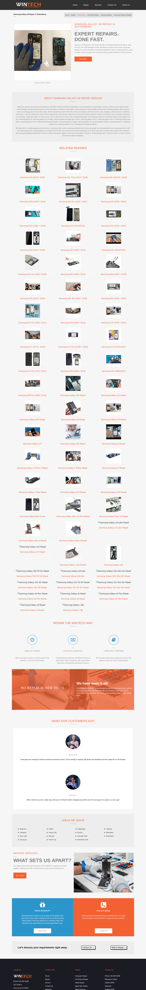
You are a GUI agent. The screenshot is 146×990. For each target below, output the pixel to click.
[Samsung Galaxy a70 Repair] (113, 414)
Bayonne (23, 829)
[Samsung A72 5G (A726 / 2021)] (32, 366)
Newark (51, 836)
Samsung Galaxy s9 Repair (32, 610)
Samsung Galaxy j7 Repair (113, 468)
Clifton (51, 829)
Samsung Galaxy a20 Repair (73, 395)
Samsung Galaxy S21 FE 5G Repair (73, 587)
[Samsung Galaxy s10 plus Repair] (113, 522)
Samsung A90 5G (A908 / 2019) (32, 395)
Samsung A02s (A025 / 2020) (32, 201)
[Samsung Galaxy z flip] (73, 605)
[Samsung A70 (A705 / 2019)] (113, 317)
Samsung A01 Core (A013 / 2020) (73, 177)
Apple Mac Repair (81, 986)
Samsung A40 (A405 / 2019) (73, 250)
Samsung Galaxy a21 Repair (113, 395)
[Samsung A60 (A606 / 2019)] (73, 317)
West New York (82, 840)
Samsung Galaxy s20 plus (73, 576)
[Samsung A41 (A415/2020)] (113, 245)
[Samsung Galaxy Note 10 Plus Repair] (73, 511)
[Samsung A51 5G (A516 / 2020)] (73, 293)
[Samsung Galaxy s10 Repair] (32, 547)
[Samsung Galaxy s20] (113, 560)
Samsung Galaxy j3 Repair (113, 444)
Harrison (109, 829)
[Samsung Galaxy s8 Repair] (73, 594)
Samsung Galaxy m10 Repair (73, 492)
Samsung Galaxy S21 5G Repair (32, 587)
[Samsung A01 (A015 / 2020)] (32, 172)
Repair (73, 15)
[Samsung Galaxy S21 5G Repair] (32, 582)
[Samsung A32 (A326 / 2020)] (32, 245)
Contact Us (103, 931)
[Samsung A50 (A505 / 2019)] (73, 269)
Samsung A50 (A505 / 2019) (73, 274)
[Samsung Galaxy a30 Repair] (32, 414)
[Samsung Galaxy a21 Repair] (113, 390)
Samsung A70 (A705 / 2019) (113, 323)
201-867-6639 (24, 981)
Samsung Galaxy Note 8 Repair (32, 541)
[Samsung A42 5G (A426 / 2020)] (32, 269)
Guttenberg (81, 15)
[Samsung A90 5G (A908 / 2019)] (32, 390)
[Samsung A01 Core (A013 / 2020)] (73, 172)
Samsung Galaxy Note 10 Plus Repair (73, 516)
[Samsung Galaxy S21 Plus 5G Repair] (113, 582)
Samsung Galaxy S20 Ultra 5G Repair (113, 576)
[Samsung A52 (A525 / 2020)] (113, 293)
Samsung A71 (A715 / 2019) (32, 347)
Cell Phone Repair (93, 15)
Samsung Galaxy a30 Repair (32, 419)
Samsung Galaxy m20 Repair (114, 492)
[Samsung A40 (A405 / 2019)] (73, 245)
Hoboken (23, 832)
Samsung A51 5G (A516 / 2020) (73, 298)
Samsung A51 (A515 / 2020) (32, 298)
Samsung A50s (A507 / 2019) (114, 274)
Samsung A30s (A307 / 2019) (32, 226)
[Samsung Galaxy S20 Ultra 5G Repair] (113, 571)
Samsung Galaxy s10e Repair (73, 565)
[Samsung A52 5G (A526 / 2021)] (32, 317)
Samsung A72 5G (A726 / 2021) (32, 371)
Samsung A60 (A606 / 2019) (73, 323)
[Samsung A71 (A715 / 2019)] (32, 342)
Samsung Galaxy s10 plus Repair (113, 528)
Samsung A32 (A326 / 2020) (32, 250)
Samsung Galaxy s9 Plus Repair (113, 599)
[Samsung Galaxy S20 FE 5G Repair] (32, 571)
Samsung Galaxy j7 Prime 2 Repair (32, 468)
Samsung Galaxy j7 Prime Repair (73, 468)
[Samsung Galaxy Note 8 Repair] (32, 535)
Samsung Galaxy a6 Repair (73, 419)
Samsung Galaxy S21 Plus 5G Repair (113, 587)
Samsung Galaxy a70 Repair (113, 419)
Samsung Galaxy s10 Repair (32, 552)
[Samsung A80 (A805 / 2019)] (73, 366)
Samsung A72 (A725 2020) (113, 347)
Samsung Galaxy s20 (113, 565)
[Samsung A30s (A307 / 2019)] (32, 221)
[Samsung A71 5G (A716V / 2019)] (73, 342)
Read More (83, 59)
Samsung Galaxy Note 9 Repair (73, 541)
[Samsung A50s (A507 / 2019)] (113, 269)
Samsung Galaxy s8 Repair (123, 15)
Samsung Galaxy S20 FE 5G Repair (32, 576)
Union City (52, 840)
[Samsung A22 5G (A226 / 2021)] (73, 196)
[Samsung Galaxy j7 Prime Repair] (73, 463)
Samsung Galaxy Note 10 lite (32, 516)
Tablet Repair (79, 983)
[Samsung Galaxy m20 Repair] (113, 487)
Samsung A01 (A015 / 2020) (32, 177)
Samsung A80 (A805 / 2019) (73, 371)
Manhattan (110, 832)
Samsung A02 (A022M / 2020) (113, 177)
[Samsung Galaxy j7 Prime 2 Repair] (32, 463)
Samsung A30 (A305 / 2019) (113, 201)
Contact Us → (88, 947)
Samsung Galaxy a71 (32, 444)
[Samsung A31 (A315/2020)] (73, 221)
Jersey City (53, 832)
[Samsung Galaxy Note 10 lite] (32, 511)
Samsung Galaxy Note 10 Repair (113, 516)
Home (67, 15)
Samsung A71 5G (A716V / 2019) (73, 347)
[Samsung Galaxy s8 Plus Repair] (32, 594)
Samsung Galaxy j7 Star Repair (32, 492)
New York (23, 836)
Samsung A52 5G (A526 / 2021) (32, 323)
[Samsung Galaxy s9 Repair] (32, 605)
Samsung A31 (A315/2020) (73, 226)
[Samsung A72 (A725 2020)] (113, 342)
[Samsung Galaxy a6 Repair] (73, 414)
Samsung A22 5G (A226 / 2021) (73, 201)
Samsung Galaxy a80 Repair (73, 444)
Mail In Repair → (119, 947)
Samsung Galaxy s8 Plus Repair (32, 599)
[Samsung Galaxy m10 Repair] (73, 487)
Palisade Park (82, 836)
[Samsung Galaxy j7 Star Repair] (32, 487)
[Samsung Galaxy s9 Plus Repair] (114, 594)
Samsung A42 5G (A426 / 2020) (32, 274)
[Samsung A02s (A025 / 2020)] (32, 196)
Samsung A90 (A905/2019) (113, 371)
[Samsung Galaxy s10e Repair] (73, 560)
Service (48, 983)
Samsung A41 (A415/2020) (113, 250)
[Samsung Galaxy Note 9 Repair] (73, 535)
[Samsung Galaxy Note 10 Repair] (113, 511)
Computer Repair (81, 976)
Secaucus (23, 840)
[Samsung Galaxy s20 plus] (73, 571)
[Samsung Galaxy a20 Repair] (73, 390)
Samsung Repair (106, 15)
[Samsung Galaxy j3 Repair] (113, 438)
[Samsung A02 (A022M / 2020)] (113, 172)
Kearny (79, 832)
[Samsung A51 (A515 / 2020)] (32, 293)
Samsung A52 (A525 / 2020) (113, 298)
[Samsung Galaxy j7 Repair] (113, 463)
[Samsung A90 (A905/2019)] (113, 366)
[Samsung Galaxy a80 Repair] (73, 438)
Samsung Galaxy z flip (73, 610)
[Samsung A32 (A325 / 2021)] (113, 221)
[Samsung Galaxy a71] (32, 438)
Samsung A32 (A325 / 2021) (113, 226)
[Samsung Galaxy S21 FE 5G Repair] (73, 582)
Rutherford (110, 836)
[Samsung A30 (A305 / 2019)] (113, 196)
